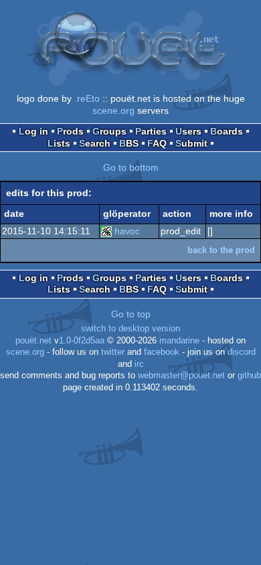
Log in (33, 131)
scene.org (113, 110)
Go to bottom (131, 167)
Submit (191, 143)
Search (94, 143)
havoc (127, 231)
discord (242, 352)
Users (188, 131)
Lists (59, 143)
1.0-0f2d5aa (81, 340)
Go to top (131, 314)
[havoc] (106, 231)
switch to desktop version (130, 328)
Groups (109, 131)
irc (139, 364)
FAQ (157, 143)
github (249, 375)
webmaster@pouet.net (181, 375)
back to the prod (221, 250)
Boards (226, 131)
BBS (129, 143)
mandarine (179, 340)
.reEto (87, 98)
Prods (70, 131)
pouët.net (33, 340)
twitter (112, 352)
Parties (151, 131)
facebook (161, 352)
